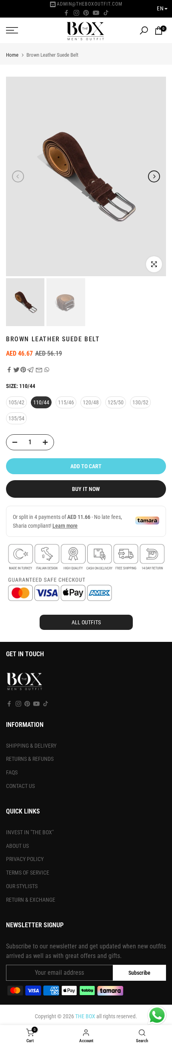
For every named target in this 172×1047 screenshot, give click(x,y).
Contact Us (20, 786)
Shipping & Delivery (31, 745)
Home (12, 55)
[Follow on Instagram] (76, 13)
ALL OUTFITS (86, 622)
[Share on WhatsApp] (47, 369)
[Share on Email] (39, 369)
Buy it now (86, 489)
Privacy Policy (25, 859)
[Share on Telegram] (30, 369)
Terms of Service (27, 872)
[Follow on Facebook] (66, 13)
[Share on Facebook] (9, 369)
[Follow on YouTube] (96, 13)
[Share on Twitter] (16, 369)
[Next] (154, 176)
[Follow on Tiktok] (106, 13)
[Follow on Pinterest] (86, 13)
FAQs (12, 772)
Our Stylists (22, 886)
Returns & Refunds (30, 759)
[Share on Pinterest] (23, 369)
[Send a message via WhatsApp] (157, 1015)
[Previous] (18, 176)
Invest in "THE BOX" (30, 832)
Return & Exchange (30, 900)
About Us (17, 846)
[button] (162, 9)
